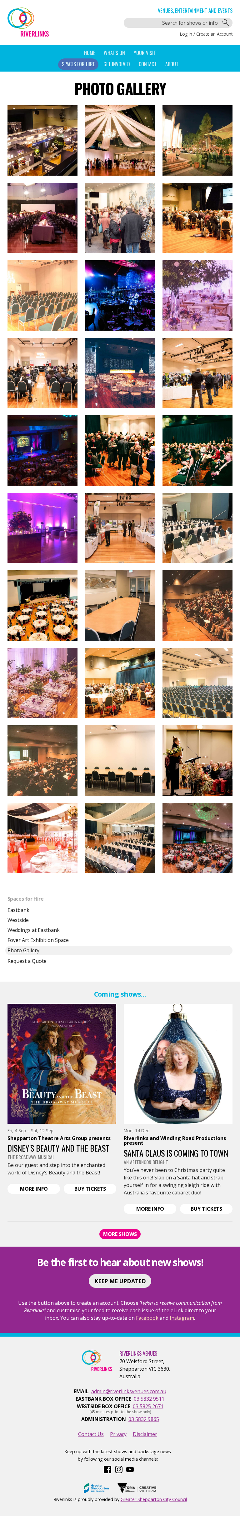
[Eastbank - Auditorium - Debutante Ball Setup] (197, 528)
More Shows (120, 1234)
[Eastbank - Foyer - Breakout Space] (120, 218)
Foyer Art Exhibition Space (38, 940)
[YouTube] (130, 1469)
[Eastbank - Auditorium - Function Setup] (120, 295)
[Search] (225, 23)
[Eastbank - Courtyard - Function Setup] (197, 140)
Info (40, 1189)
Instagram (182, 1317)
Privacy (118, 1434)
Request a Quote (27, 961)
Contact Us (91, 1434)
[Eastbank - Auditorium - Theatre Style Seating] (197, 450)
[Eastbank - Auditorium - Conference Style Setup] (43, 140)
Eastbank (18, 910)
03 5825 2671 (148, 1406)
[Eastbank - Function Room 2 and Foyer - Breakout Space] (120, 450)
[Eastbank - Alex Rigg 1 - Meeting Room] (120, 605)
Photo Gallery (23, 950)
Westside (18, 920)
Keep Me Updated (120, 1281)
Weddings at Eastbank (34, 930)
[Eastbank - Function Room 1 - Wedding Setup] (43, 528)
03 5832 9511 (149, 1398)
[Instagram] (118, 1469)
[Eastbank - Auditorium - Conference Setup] (197, 218)
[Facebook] (107, 1469)
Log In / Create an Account (206, 34)
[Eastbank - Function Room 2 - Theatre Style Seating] (43, 295)
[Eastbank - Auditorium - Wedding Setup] (120, 140)
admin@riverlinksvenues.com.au (128, 1391)
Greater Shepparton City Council (154, 1499)
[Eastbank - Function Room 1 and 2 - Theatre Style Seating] (197, 683)
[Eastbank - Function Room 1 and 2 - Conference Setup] (120, 528)
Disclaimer (145, 1434)
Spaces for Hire (26, 898)
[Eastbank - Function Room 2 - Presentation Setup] (43, 373)
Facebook (147, 1317)
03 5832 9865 (143, 1419)
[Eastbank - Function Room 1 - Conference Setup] (197, 373)
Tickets (95, 1189)
